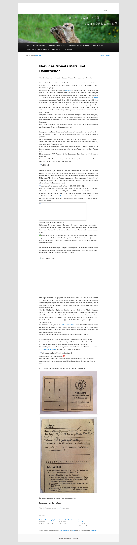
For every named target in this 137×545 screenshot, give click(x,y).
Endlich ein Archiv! (97, 45)
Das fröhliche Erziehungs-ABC (56, 45)
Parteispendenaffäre (67, 325)
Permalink (93, 531)
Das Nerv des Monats (65, 520)
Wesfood (68, 90)
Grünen (62, 196)
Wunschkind (68, 49)
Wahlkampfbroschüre (49, 349)
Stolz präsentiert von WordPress (68, 538)
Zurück (101, 55)
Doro (73, 531)
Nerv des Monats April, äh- (47, 520)
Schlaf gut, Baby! (57, 49)
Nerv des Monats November (83, 521)
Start (27, 45)
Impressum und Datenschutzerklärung (37, 49)
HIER (96, 97)
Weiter (108, 55)
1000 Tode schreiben (38, 45)
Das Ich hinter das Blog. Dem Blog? (78, 45)
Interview (60, 508)
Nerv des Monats (64, 531)
